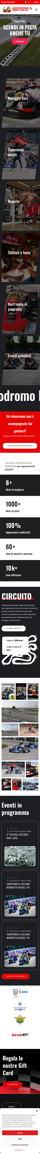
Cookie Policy (19, 1150)
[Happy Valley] (15, 9)
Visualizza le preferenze (20, 1145)
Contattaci (20, 41)
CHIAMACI (11, 1106)
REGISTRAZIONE (8, 2)
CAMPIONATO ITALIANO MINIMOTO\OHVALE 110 (18, 885)
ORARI (36, 2)
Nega (20, 1139)
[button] (37, 1111)
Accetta (20, 1133)
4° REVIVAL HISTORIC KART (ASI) (17, 836)
